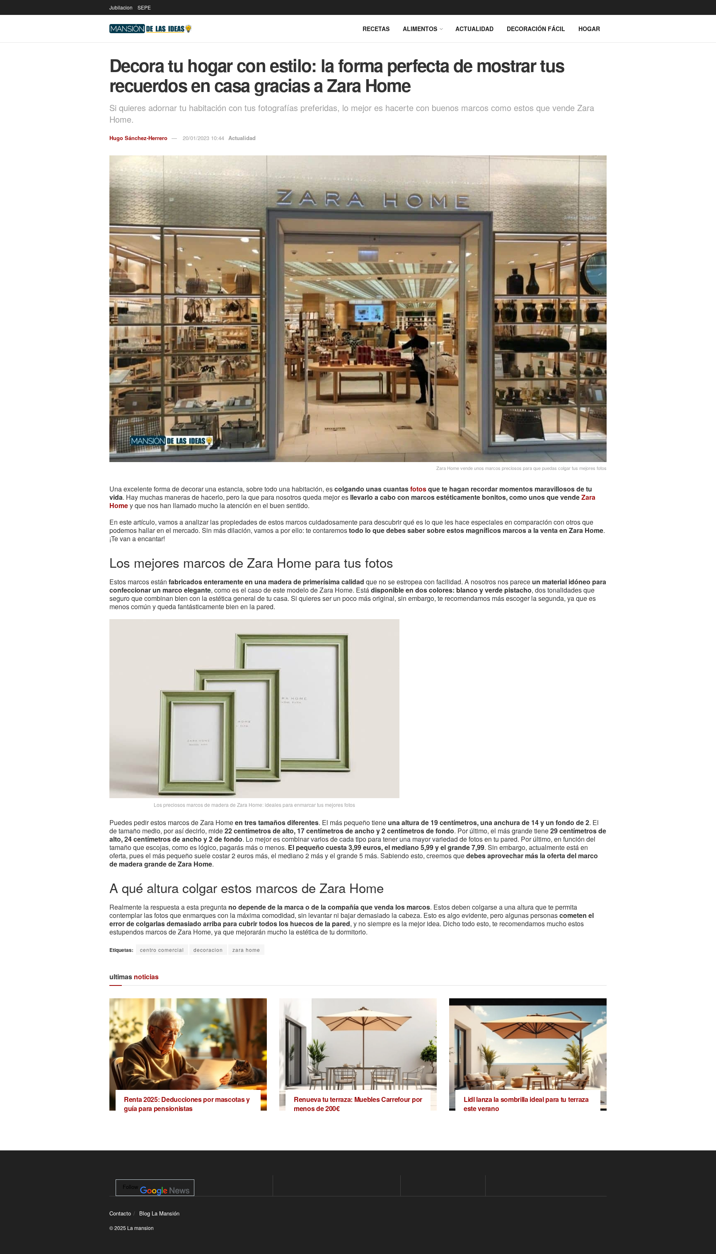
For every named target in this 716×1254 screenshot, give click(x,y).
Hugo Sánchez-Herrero (138, 138)
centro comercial (162, 949)
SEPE (144, 7)
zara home (246, 949)
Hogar (589, 28)
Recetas (376, 28)
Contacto (120, 1213)
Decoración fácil (536, 28)
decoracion (208, 949)
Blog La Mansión (159, 1213)
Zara (588, 497)
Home (118, 505)
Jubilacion (121, 7)
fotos (418, 489)
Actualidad (474, 28)
